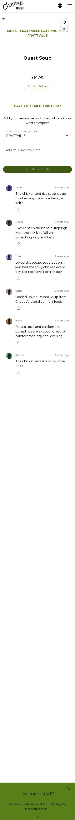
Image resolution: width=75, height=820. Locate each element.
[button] (4, 18)
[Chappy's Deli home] (20, 6)
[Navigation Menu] (69, 6)
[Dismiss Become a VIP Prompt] (68, 788)
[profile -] (60, 5)
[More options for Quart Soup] (64, 22)
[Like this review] (19, 209)
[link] (37, 86)
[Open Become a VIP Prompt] (37, 816)
